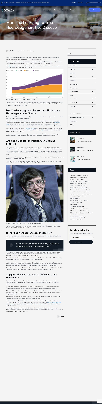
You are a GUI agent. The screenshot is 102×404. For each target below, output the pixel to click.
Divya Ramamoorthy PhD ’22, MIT (42, 246)
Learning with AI (74, 202)
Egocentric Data (74, 192)
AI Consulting (81, 76)
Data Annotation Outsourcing (77, 189)
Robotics (81, 124)
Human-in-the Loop (81, 196)
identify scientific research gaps (35, 303)
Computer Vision (81, 84)
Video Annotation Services (76, 219)
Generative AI (81, 102)
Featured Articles (81, 99)
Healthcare (32, 51)
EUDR (81, 95)
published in (33, 129)
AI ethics (85, 175)
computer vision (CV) (31, 128)
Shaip (77, 212)
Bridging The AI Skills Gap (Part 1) (78, 183)
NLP (86, 208)
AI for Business (73, 177)
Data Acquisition (81, 87)
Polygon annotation (75, 210)
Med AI (81, 110)
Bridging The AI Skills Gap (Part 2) (78, 185)
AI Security (81, 80)
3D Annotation (81, 65)
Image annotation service (76, 200)
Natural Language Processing (81, 117)
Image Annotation (74, 198)
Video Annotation (74, 215)
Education (88, 189)
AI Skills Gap (80, 179)
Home (7, 36)
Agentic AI (81, 69)
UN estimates (11, 66)
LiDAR (80, 202)
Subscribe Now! (79, 242)
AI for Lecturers (82, 177)
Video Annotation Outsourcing (77, 217)
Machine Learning (74, 204)
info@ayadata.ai (97, 2)
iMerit (85, 200)
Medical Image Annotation (81, 113)
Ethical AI (72, 194)
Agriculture (81, 73)
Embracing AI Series (84, 192)
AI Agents (79, 175)
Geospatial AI (87, 194)
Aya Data (12, 50)
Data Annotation (81, 91)
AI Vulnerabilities (85, 181)
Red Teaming (81, 121)
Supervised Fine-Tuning (85, 212)
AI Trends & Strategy (75, 181)
